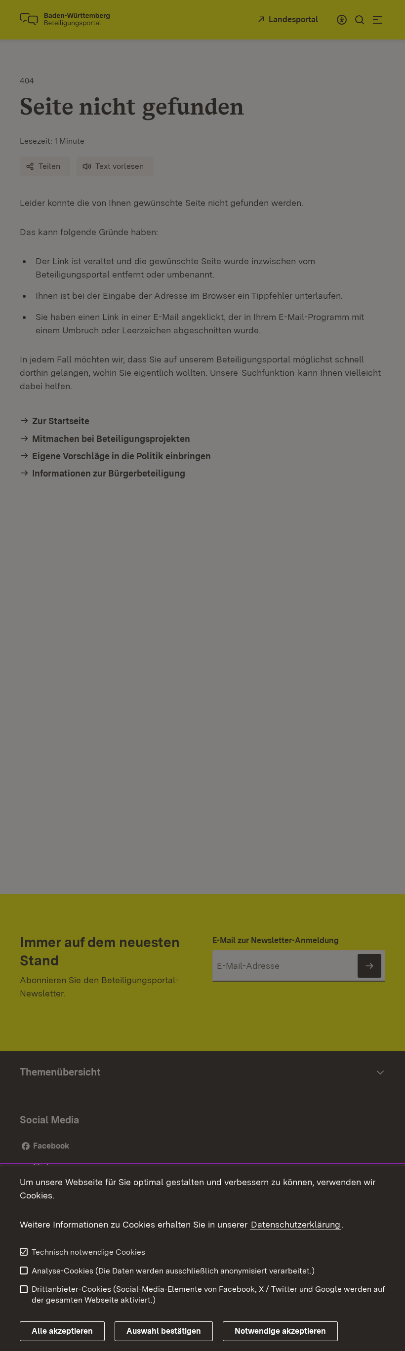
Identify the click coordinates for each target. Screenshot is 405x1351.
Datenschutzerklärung (295, 1224)
